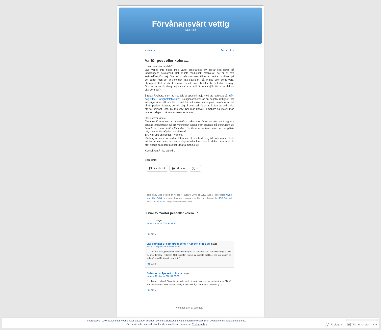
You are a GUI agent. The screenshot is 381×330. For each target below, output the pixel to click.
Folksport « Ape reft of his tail (165, 273)
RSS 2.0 (222, 198)
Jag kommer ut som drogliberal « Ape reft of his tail (179, 243)
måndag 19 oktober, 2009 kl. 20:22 (163, 276)
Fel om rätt (226, 50)
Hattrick (151, 50)
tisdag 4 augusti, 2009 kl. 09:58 (161, 223)
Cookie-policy (199, 324)
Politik (159, 198)
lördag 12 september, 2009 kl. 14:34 (163, 246)
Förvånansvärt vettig (190, 23)
